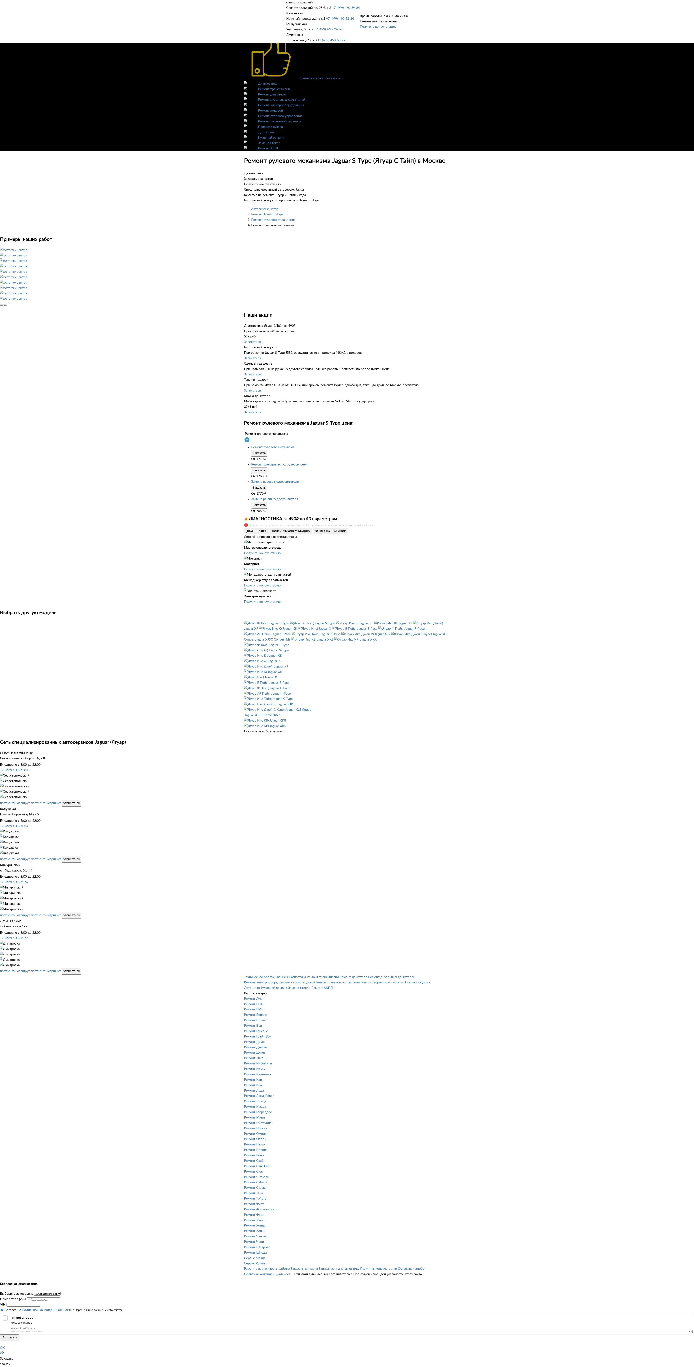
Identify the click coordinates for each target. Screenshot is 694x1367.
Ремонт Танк (253, 1193)
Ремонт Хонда (254, 1225)
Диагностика (267, 83)
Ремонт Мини (254, 1117)
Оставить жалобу (411, 1268)
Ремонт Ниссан (255, 1128)
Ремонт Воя (253, 1025)
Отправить (9, 1337)
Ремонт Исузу (254, 1069)
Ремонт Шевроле (257, 1247)
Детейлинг (266, 132)
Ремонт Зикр (253, 1058)
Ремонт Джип (254, 1052)
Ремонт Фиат (254, 1204)
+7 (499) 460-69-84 (346, 8)
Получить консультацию (378, 26)
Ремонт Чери (254, 1241)
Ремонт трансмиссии (274, 89)
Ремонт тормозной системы (279, 121)
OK (2, 1347)
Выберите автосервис (16, 1293)
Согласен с (38, 1310)
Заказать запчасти (304, 1268)
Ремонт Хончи (254, 1231)
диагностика (256, 531)
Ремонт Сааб (254, 1160)
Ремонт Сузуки (255, 1187)
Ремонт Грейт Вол (258, 1036)
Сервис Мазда (254, 1258)
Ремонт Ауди (254, 998)
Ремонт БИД (253, 1004)
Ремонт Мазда (255, 1106)
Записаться (252, 342)
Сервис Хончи (254, 1263)
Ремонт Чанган (255, 1236)
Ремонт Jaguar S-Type (267, 214)
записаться (71, 803)
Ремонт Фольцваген (259, 1209)
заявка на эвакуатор (330, 531)
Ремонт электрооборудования (281, 105)
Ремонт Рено (254, 1155)
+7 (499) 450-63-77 (331, 40)
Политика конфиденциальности (268, 1274)
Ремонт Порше (255, 1150)
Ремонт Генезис (256, 1031)
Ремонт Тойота (255, 1198)
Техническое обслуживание (320, 78)
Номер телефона (13, 1299)
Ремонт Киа (253, 1085)
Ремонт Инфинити (258, 1063)
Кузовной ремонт (271, 137)
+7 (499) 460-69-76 (328, 29)
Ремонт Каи (253, 1079)
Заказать (259, 453)
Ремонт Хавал (254, 1220)
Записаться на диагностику (339, 1268)
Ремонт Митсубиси (258, 1123)
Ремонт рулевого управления (280, 116)
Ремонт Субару (255, 1182)
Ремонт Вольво (255, 1020)
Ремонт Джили (255, 1047)
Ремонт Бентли (255, 1015)
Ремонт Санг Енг (256, 1166)
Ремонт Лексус (255, 1101)
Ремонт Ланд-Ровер (259, 1096)
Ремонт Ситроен (256, 1177)
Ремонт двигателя (272, 94)
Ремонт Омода (255, 1134)
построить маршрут (15, 803)
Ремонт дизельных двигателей (281, 99)
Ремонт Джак (254, 1042)
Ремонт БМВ (254, 1009)
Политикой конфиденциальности (47, 1310)
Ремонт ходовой (270, 110)
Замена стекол (269, 143)
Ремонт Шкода (255, 1252)
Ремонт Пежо (254, 1144)
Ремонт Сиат (254, 1171)
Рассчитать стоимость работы (267, 1268)
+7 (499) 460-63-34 (340, 18)
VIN (3, 1304)
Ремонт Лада (254, 1090)
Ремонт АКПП (268, 148)
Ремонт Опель (255, 1139)
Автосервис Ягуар (264, 209)
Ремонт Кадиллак (257, 1074)
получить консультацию (291, 531)
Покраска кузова (270, 127)
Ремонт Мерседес (258, 1112)
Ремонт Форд (254, 1215)
